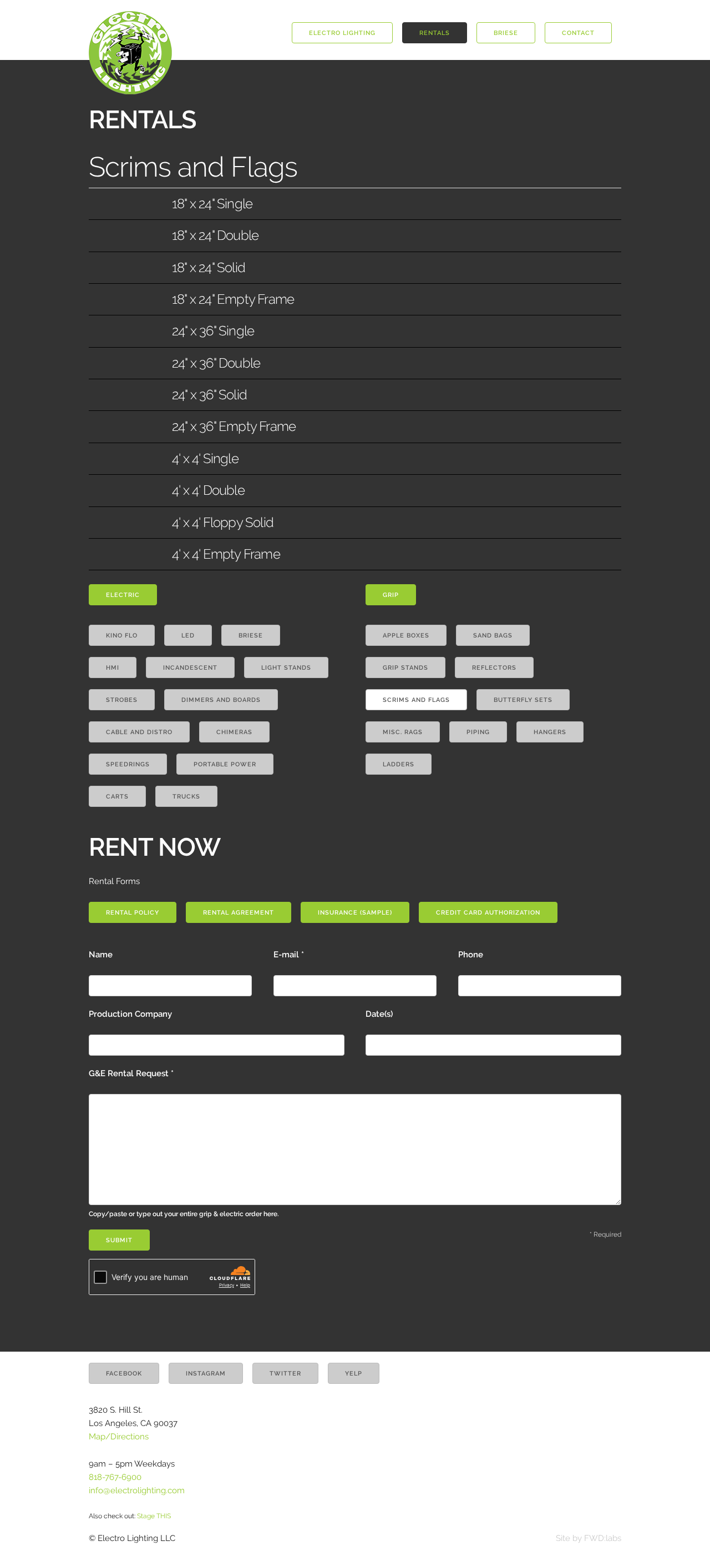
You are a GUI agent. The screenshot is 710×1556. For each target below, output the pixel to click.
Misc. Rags (403, 732)
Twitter (285, 1373)
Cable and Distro (139, 732)
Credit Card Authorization (488, 912)
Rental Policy (132, 912)
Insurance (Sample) (355, 912)
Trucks (186, 796)
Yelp (353, 1373)
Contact (578, 33)
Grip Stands (405, 667)
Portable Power (225, 764)
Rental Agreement (238, 912)
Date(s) (379, 1014)
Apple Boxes (406, 635)
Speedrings (128, 764)
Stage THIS (154, 1516)
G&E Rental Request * (184, 1143)
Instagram (206, 1373)
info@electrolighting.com (137, 1490)
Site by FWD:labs (588, 1538)
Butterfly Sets (523, 700)
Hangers (550, 732)
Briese (506, 33)
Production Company (130, 1014)
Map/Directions (119, 1437)
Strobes (122, 700)
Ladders (398, 764)
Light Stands (286, 667)
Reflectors (494, 667)
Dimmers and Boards (221, 700)
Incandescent (190, 667)
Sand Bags (493, 635)
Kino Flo (122, 635)
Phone (470, 955)
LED (188, 635)
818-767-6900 (115, 1477)
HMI (112, 667)
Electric (123, 595)
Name (101, 955)
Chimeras (234, 732)
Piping (478, 732)
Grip (391, 595)
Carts (117, 796)
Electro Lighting (342, 33)
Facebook (124, 1373)
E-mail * (288, 955)
